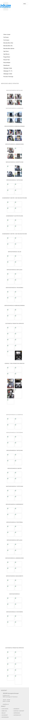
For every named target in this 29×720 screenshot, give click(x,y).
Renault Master (6, 62)
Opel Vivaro (6, 51)
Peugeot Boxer (6, 57)
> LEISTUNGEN (4, 708)
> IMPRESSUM (16, 713)
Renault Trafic (6, 59)
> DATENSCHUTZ (17, 715)
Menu (25, 4)
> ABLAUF (3, 713)
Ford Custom (6, 40)
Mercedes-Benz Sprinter (8, 48)
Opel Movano (6, 54)
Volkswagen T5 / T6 (7, 71)
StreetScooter (6, 65)
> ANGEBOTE (16, 708)
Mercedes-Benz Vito (7, 45)
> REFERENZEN (5, 717)
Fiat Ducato (6, 37)
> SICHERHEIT (4, 715)
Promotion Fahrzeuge (8, 76)
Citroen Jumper (6, 34)
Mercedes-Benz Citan (8, 43)
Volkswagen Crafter (7, 73)
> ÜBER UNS (4, 710)
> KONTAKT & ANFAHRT (18, 710)
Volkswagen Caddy (7, 68)
